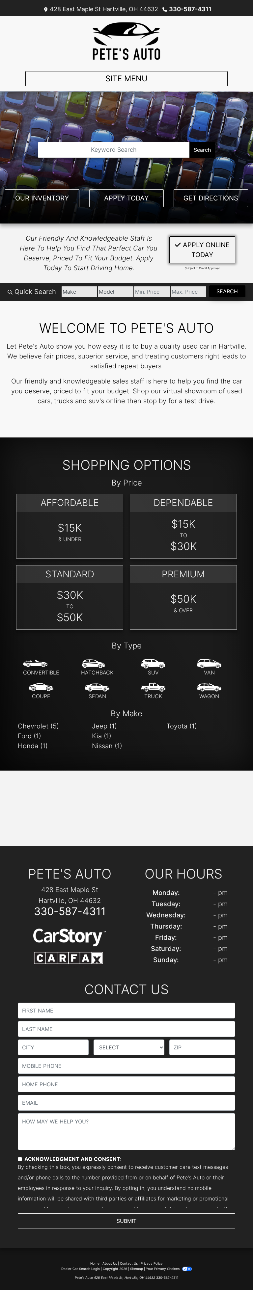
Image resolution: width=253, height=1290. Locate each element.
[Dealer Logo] (126, 41)
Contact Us (129, 1263)
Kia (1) (101, 736)
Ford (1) (29, 736)
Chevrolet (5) (38, 726)
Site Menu (126, 78)
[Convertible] (41, 667)
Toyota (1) (181, 726)
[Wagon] (209, 691)
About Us (109, 1263)
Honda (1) (33, 746)
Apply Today (126, 198)
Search (202, 149)
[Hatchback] (97, 667)
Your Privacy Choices (163, 1269)
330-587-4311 (190, 9)
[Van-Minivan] (209, 667)
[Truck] (153, 691)
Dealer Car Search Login (80, 1269)
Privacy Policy (152, 1263)
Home (94, 1263)
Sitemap (136, 1269)
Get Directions (210, 198)
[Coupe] (41, 691)
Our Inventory (42, 198)
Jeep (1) (104, 726)
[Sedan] (97, 691)
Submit (126, 1221)
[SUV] (153, 667)
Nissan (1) (107, 746)
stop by (154, 401)
